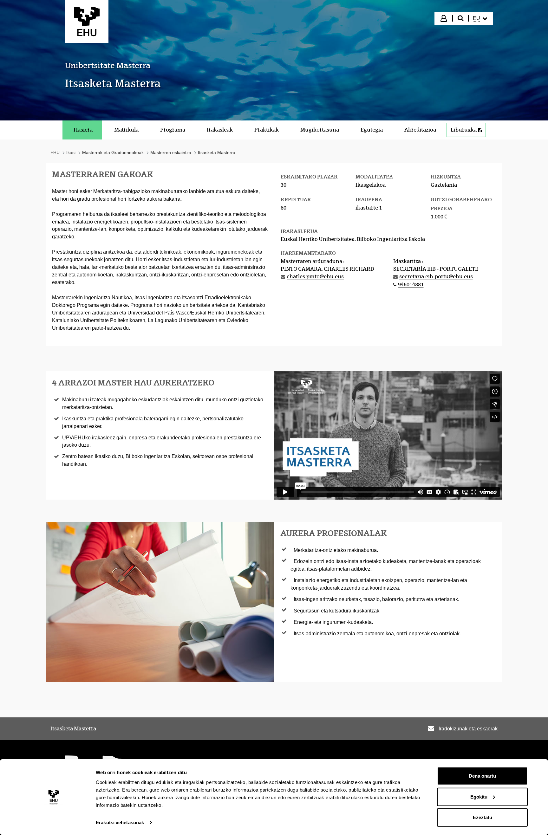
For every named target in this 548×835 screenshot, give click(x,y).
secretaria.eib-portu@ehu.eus (436, 277)
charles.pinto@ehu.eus (315, 277)
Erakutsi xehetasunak (120, 822)
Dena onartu (482, 776)
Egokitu (478, 796)
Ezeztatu (482, 817)
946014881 (411, 285)
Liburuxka (464, 130)
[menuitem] (480, 18)
